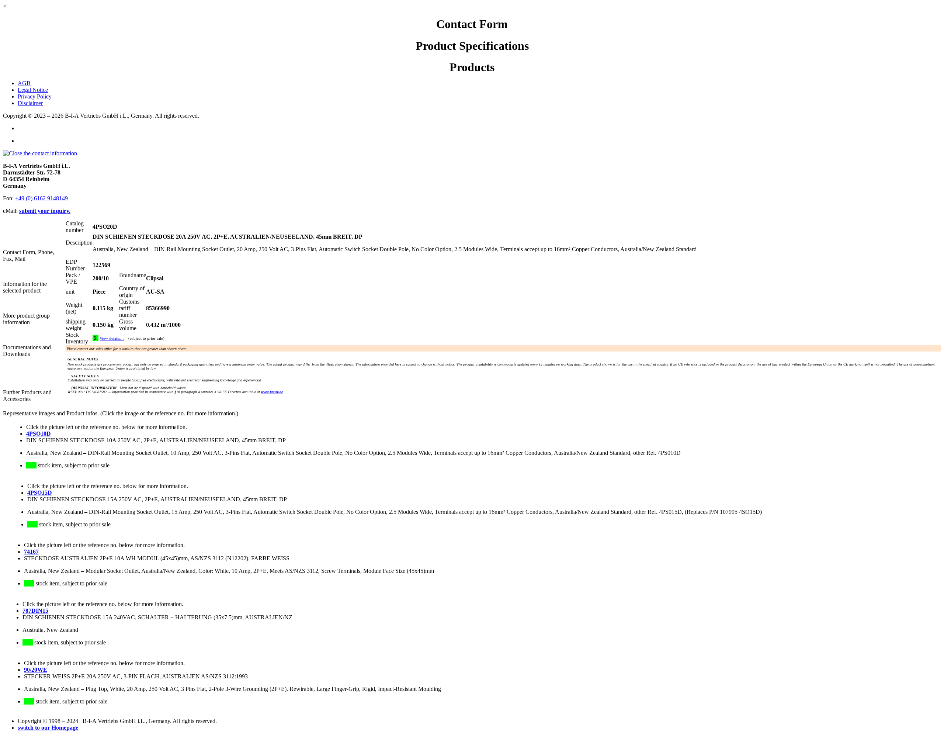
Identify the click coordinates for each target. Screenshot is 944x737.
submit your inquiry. (44, 211)
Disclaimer (30, 103)
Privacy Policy (35, 96)
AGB (24, 83)
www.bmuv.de (272, 392)
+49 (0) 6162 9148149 (41, 198)
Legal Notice (33, 90)
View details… (112, 338)
